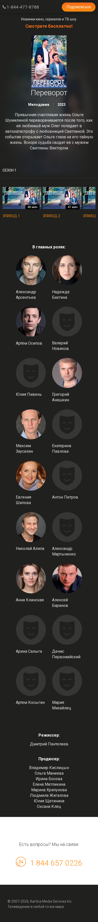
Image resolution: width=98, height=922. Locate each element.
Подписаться (79, 7)
